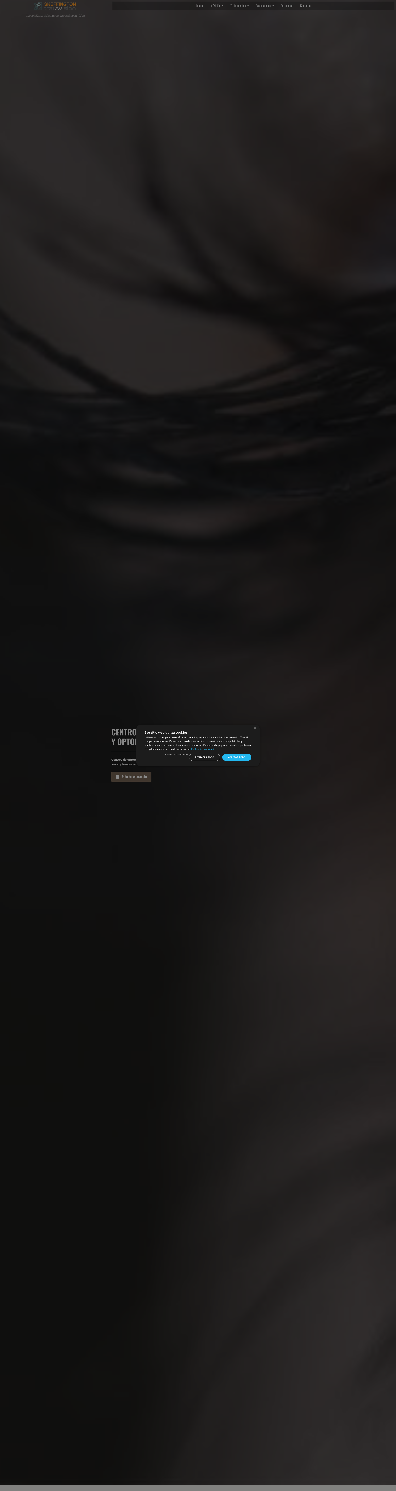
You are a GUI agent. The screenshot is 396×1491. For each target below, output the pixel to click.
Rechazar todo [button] (204, 757)
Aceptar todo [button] (236, 757)
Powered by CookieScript (176, 754)
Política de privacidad (202, 748)
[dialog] (198, 745)
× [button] (255, 728)
